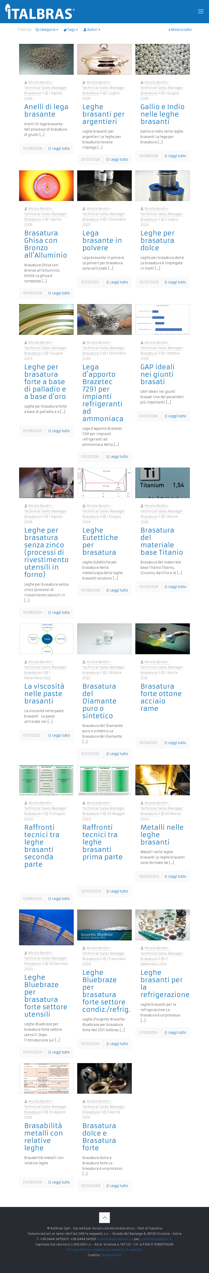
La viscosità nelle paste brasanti (44, 693)
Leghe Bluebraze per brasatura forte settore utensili (46, 995)
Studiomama (111, 1255)
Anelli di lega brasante (46, 110)
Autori (92, 30)
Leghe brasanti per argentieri (103, 114)
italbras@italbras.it (115, 1239)
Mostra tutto (181, 30)
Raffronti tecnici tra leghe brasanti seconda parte (42, 845)
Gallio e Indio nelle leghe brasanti (162, 114)
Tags (71, 30)
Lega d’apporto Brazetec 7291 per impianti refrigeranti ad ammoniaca (103, 393)
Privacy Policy (78, 1250)
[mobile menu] (201, 11)
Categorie (48, 30)
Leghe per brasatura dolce (157, 240)
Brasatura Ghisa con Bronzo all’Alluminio (45, 244)
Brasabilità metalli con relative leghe (43, 1137)
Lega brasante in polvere (102, 240)
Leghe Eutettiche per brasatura (100, 541)
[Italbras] (40, 11)
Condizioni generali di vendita (117, 1250)
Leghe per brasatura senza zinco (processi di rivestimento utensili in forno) (46, 552)
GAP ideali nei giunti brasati (157, 374)
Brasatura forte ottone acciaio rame (161, 697)
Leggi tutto (61, 148)
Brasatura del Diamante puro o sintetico (99, 701)
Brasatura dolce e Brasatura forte (99, 1137)
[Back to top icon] (104, 1217)
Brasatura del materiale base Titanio (161, 541)
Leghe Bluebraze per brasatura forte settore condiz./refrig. (106, 991)
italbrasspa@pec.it (156, 1239)
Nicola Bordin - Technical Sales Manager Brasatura (45, 87)
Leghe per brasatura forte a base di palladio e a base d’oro (45, 382)
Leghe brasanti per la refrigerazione (165, 983)
